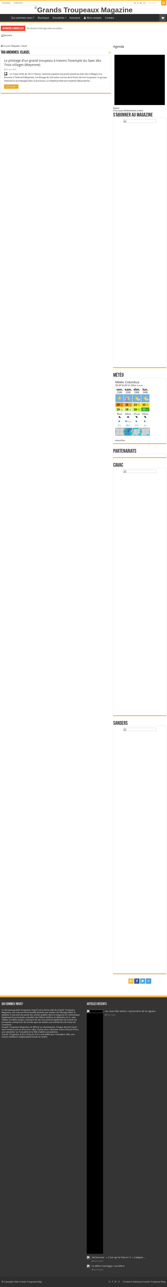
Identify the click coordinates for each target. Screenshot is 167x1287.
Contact (109, 17)
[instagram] (144, 3)
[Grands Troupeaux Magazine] (84, 9)
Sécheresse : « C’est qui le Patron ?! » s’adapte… (118, 1257)
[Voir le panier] (162, 18)
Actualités (58, 17)
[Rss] (135, 3)
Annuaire (74, 17)
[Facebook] (138, 3)
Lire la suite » (11, 86)
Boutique (6, 3)
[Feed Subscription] (110, 52)
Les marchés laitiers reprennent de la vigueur (130, 1011)
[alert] (139, 80)
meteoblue (120, 440)
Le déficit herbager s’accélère (108, 1266)
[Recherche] (163, 2)
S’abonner (18, 3)
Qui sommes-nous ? (22, 17)
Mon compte (94, 17)
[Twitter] (140, 3)
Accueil (5, 17)
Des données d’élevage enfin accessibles (44, 28)
